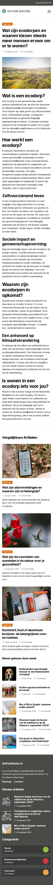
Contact (18, 781)
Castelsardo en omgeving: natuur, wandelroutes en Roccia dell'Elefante (32, 814)
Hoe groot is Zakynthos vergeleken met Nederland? (34, 740)
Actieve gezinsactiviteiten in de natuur (34, 689)
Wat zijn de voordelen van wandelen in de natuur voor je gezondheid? (23, 560)
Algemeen (7, 24)
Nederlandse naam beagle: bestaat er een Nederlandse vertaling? (34, 672)
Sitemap (6, 781)
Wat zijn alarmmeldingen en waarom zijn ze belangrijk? (22, 489)
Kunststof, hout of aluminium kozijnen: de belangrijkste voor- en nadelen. (24, 633)
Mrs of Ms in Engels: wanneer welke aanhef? (35, 706)
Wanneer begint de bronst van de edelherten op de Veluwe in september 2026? (34, 723)
